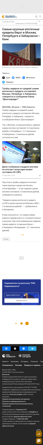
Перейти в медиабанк (31, 67)
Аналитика (15, 362)
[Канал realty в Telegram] (32, 348)
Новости (5, 362)
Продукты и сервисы (32, 365)
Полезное (34, 362)
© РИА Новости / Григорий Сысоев (12, 67)
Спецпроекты (7, 365)
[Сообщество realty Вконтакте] (23, 348)
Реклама (18, 365)
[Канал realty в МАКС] (6, 348)
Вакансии (5, 374)
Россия (5, 239)
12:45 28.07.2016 (8, 22)
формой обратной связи (23, 416)
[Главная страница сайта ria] (2, 16)
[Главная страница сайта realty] (13, 16)
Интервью (24, 362)
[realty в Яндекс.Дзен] (15, 348)
